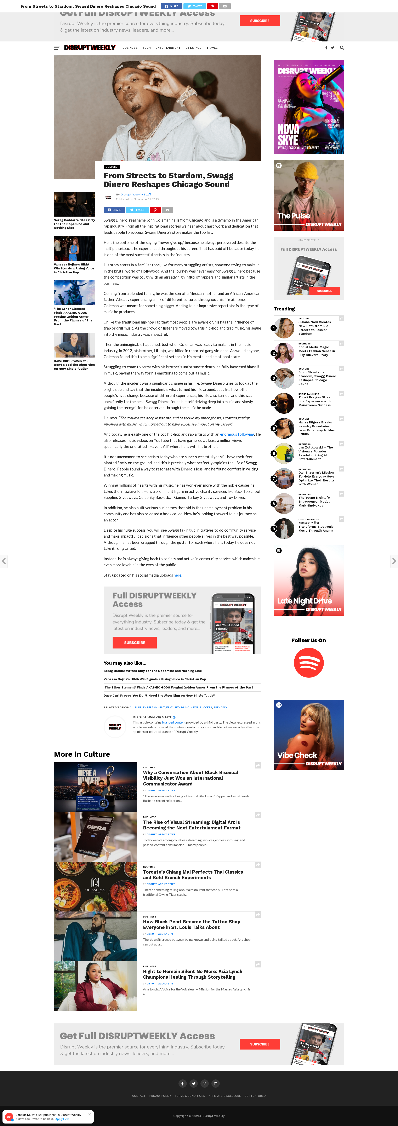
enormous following (237, 434)
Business (130, 47)
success (206, 707)
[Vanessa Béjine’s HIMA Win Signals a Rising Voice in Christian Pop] (74, 260)
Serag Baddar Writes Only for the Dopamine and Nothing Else (74, 224)
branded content (174, 722)
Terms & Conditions (190, 1095)
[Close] (89, 1114)
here (177, 575)
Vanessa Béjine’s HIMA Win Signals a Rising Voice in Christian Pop (74, 268)
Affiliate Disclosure (225, 1095)
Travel (212, 47)
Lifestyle (193, 47)
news (194, 707)
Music (185, 707)
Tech (147, 47)
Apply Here (62, 1119)
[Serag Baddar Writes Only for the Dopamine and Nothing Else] (74, 215)
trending (220, 707)
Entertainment (168, 47)
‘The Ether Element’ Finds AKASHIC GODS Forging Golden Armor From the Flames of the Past (73, 316)
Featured (173, 707)
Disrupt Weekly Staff (136, 194)
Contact (139, 1095)
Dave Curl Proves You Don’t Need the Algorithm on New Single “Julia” (74, 365)
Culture (136, 707)
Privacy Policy (160, 1095)
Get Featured (255, 1095)
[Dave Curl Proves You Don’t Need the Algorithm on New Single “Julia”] (74, 356)
